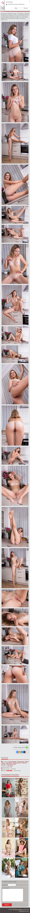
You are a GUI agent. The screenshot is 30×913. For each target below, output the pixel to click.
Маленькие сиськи (11, 764)
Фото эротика (18, 909)
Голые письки (20, 761)
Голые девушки (12, 761)
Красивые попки (17, 762)
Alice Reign (10, 765)
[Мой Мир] (22, 752)
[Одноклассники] (20, 752)
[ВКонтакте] (17, 752)
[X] (24, 752)
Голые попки (9, 762)
